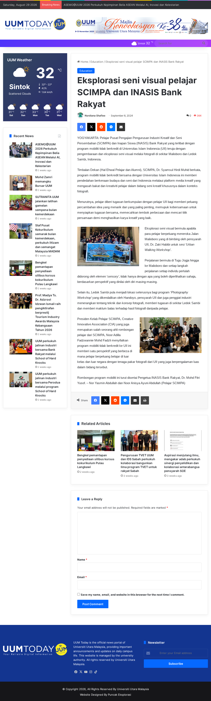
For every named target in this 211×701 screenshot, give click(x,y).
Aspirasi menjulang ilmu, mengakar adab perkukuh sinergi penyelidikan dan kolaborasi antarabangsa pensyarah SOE (182, 463)
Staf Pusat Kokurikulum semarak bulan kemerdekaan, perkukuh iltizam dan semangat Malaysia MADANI (47, 238)
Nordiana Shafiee (95, 115)
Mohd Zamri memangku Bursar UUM (43, 181)
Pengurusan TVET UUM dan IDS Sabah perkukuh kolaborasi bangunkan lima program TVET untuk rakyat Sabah (139, 463)
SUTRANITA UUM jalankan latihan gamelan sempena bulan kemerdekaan (47, 205)
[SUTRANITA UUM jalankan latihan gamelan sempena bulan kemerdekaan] (20, 202)
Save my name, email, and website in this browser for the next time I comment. (132, 594)
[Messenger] (111, 127)
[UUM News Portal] (35, 24)
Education (96, 61)
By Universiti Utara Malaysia (131, 689)
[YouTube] (85, 671)
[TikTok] (95, 671)
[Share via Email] (121, 127)
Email (82, 577)
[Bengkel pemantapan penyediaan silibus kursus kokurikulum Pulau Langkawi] (96, 440)
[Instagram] (90, 671)
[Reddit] (101, 127)
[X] (91, 127)
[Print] (145, 400)
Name (82, 559)
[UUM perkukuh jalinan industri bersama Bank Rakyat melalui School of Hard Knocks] (20, 346)
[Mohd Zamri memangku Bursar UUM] (20, 183)
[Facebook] (81, 127)
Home (84, 61)
